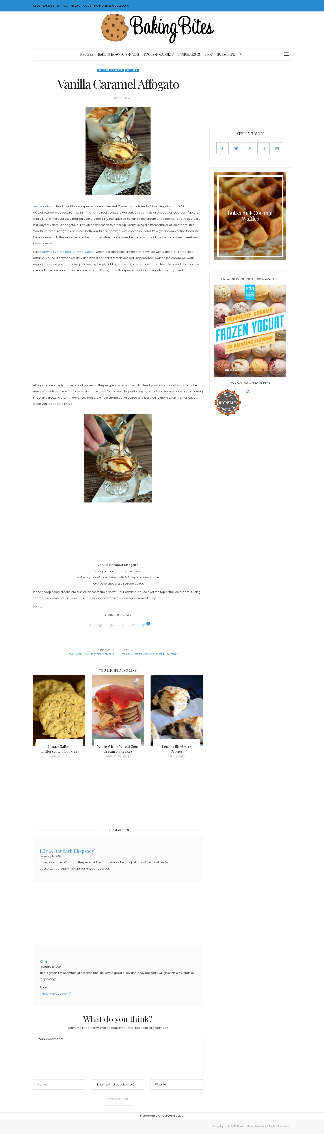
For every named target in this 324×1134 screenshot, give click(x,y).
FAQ (65, 5)
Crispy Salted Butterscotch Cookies (59, 749)
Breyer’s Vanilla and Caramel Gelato (68, 252)
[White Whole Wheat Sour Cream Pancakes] (118, 710)
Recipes (86, 54)
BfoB (209, 54)
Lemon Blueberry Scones (177, 749)
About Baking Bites (46, 5)
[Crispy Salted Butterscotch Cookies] (59, 710)
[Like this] (144, 625)
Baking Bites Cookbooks (111, 5)
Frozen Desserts (110, 70)
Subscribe (226, 54)
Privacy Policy (81, 5)
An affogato (41, 206)
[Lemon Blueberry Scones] (177, 710)
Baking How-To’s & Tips (118, 54)
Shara (46, 961)
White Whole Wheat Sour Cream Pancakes (118, 749)
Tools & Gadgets (159, 54)
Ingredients (189, 54)
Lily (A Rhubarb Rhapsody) (67, 850)
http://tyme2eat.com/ (55, 994)
